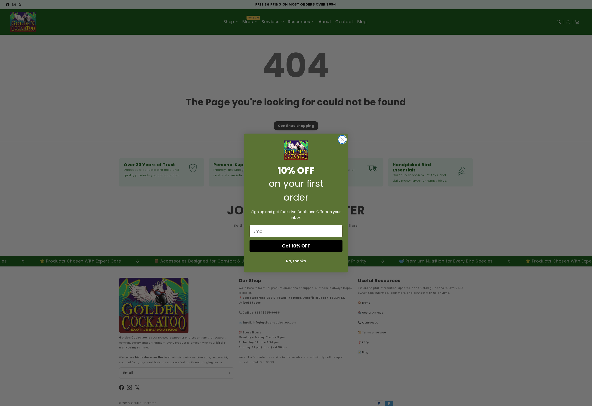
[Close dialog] (342, 139)
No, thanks (296, 261)
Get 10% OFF (296, 246)
